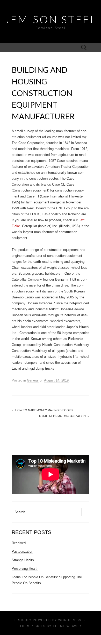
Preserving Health (25, 568)
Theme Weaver (67, 626)
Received (19, 543)
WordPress (69, 620)
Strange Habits (23, 560)
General (33, 380)
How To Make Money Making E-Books (42, 410)
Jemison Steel (51, 19)
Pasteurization (22, 551)
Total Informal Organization (64, 416)
